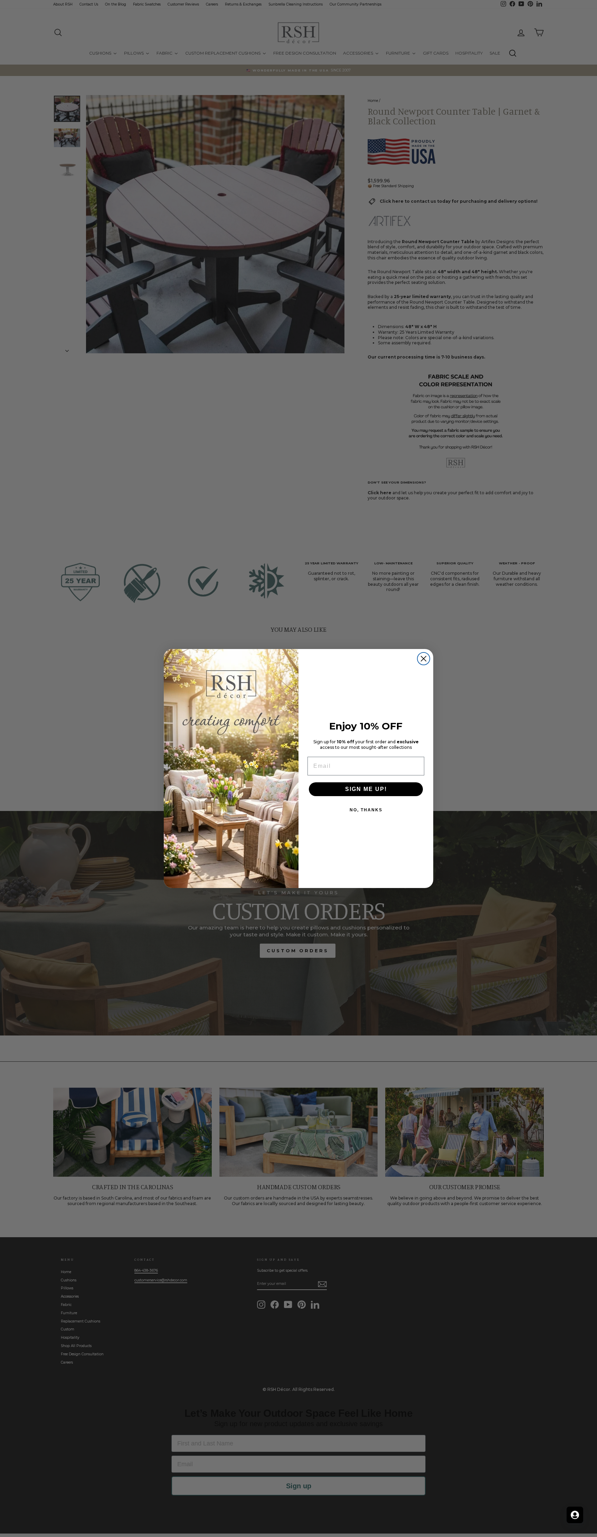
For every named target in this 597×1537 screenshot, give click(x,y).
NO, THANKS (366, 810)
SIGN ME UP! (366, 789)
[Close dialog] (423, 658)
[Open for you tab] (575, 1515)
